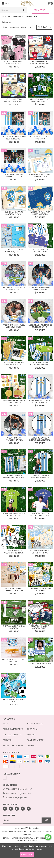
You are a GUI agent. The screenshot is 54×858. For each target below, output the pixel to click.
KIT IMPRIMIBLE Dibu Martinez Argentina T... (40, 63)
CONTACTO (32, 746)
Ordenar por (6, 22)
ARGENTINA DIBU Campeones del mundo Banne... (40, 326)
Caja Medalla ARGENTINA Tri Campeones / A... (14, 401)
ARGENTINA (32, 729)
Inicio (4, 16)
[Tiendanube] (27, 829)
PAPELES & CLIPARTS (12, 735)
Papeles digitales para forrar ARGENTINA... (40, 213)
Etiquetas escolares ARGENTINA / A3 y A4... (14, 251)
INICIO (5, 724)
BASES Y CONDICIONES (13, 746)
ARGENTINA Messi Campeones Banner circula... (14, 439)
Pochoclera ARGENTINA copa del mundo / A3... (14, 364)
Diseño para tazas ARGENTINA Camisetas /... (40, 364)
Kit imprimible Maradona (40, 664)
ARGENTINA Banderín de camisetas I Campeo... (40, 100)
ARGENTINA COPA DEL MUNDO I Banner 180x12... (14, 138)
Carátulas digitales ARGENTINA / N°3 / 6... (14, 213)
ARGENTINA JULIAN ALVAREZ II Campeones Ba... (14, 288)
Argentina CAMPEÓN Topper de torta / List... (14, 590)
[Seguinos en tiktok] (17, 809)
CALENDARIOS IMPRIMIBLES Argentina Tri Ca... (40, 552)
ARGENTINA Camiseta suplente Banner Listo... (40, 514)
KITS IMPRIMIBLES (16, 16)
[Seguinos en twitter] (23, 809)
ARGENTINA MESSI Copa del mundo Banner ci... (14, 326)
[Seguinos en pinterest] (29, 809)
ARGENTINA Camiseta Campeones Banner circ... (40, 439)
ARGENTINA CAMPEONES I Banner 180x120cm (14, 176)
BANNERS (7, 740)
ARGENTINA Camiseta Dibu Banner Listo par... (14, 514)
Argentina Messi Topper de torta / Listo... (13, 660)
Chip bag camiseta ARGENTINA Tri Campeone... (14, 477)
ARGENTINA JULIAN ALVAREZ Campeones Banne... (40, 288)
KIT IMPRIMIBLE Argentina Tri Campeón (40, 590)
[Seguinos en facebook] (11, 809)
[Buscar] (23, 10)
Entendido (27, 855)
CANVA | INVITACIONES (13, 729)
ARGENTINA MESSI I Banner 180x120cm (40, 138)
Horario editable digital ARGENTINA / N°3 (40, 176)
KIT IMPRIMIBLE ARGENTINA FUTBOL (14, 700)
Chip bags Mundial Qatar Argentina (14, 627)
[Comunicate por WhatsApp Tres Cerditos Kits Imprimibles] (48, 837)
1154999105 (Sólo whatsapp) (19, 789)
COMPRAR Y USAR (35, 740)
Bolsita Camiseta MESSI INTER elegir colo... (14, 63)
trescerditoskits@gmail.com (18, 793)
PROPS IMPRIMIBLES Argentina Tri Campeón (14, 552)
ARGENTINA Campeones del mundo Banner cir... (40, 401)
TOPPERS (31, 735)
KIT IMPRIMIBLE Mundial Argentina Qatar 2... (40, 627)
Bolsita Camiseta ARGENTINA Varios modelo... (40, 251)
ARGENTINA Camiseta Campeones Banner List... (40, 477)
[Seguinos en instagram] (5, 809)
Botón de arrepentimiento (27, 841)
